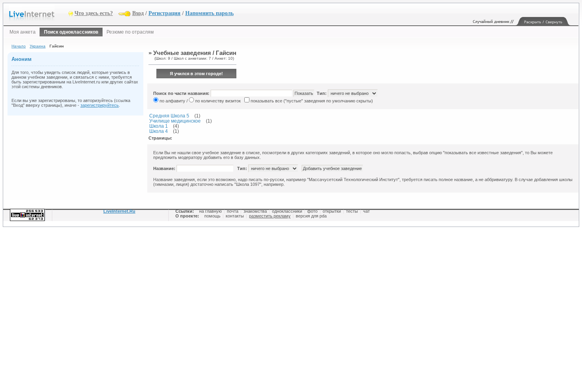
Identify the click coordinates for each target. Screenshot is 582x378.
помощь (212, 216)
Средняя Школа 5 (169, 115)
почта (232, 211)
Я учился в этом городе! (196, 73)
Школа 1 (158, 126)
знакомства (255, 211)
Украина (38, 46)
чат (366, 211)
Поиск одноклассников (71, 32)
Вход (138, 13)
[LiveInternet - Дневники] (38, 13)
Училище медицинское (175, 120)
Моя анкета (23, 32)
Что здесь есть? (93, 13)
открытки (332, 211)
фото (312, 211)
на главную (210, 211)
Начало (18, 46)
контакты (235, 216)
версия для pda (311, 216)
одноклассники (287, 211)
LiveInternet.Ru (119, 211)
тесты (352, 211)
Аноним (21, 59)
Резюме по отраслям (130, 32)
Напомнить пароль (209, 13)
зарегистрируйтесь (99, 105)
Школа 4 (158, 131)
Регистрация (164, 13)
